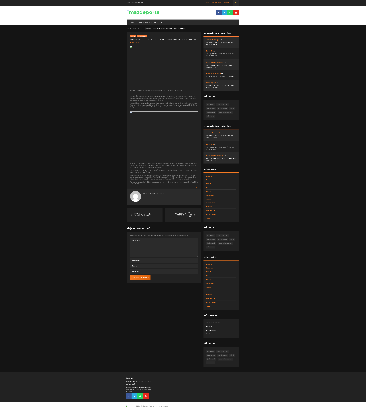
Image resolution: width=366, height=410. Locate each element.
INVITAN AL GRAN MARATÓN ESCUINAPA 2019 (143, 215)
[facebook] (219, 12)
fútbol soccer (211, 108)
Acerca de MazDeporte (213, 323)
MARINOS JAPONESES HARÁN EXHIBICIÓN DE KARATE (220, 44)
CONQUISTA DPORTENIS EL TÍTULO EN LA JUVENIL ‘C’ (220, 55)
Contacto (227, 3)
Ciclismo (208, 191)
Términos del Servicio (212, 334)
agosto (140, 28)
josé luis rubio (211, 112)
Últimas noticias (211, 214)
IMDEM (232, 108)
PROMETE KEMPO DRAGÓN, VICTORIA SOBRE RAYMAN (220, 87)
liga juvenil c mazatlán (225, 112)
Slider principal (142, 36)
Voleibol (208, 218)
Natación (209, 206)
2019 (134, 28)
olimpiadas (210, 116)
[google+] (230, 12)
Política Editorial (211, 330)
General (208, 199)
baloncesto (210, 104)
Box (207, 187)
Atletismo (209, 176)
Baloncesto (209, 180)
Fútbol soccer (210, 195)
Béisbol (148, 28)
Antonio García (159, 193)
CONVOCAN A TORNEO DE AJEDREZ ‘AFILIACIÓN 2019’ (221, 66)
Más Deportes (210, 203)
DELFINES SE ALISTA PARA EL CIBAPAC (220, 76)
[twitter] (224, 12)
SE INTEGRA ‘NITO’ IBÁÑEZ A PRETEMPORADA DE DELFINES (182, 215)
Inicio (207, 3)
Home (129, 28)
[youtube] (236, 12)
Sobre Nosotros (216, 3)
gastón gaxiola (222, 108)
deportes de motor (222, 104)
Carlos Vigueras (211, 83)
